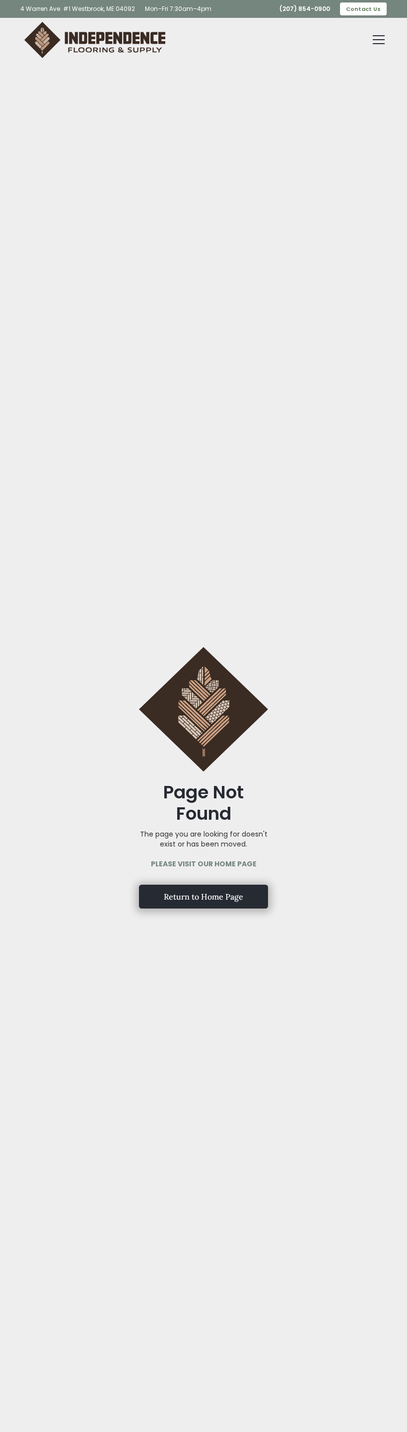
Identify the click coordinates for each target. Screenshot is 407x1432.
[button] (377, 40)
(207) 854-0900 (304, 8)
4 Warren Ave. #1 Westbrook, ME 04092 (77, 8)
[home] (94, 40)
